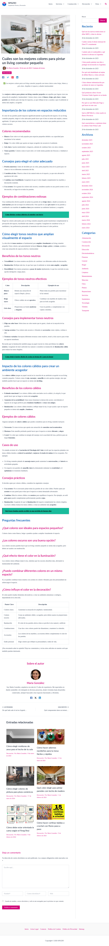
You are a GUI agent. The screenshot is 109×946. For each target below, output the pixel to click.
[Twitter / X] (35, 698)
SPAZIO (12, 3)
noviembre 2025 (87, 144)
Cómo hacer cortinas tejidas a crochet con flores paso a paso (50, 826)
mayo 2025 (85, 167)
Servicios (85, 295)
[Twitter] (8, 77)
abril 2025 (85, 170)
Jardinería (85, 268)
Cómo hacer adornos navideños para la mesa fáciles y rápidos (48, 751)
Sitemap (81, 929)
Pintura (84, 288)
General (84, 261)
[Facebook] (3, 77)
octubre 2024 (86, 193)
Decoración (7, 73)
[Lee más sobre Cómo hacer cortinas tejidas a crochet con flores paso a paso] (51, 812)
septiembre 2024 (87, 197)
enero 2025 (85, 182)
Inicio (27, 929)
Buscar (84, 16)
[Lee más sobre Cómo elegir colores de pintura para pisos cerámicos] (20, 776)
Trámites (85, 307)
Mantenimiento (87, 276)
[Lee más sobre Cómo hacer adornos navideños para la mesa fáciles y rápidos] (51, 737)
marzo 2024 (86, 220)
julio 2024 (85, 205)
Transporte (85, 310)
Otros (84, 284)
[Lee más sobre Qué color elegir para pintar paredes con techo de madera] (51, 775)
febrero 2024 (86, 224)
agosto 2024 (86, 201)
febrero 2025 (86, 178)
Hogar (84, 265)
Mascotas (85, 280)
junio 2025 (85, 163)
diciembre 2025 (87, 140)
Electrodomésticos (88, 253)
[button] (60, 4)
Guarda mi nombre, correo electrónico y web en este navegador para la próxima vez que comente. (34, 901)
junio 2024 (85, 209)
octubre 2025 (86, 148)
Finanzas (85, 257)
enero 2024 (85, 228)
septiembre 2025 (87, 151)
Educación (85, 249)
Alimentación (86, 238)
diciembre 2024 (87, 186)
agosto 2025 (86, 155)
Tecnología (85, 303)
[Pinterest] (12, 77)
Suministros (86, 299)
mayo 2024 (85, 212)
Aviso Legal (34, 929)
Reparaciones (86, 291)
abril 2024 (85, 216)
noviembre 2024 (87, 189)
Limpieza (85, 272)
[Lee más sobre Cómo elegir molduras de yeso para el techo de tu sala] (20, 736)
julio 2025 (85, 159)
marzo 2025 (86, 174)
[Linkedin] (17, 77)
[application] (63, 4)
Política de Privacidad (70, 929)
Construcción (86, 242)
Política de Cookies (54, 929)
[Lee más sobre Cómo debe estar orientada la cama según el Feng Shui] (20, 814)
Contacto (43, 929)
